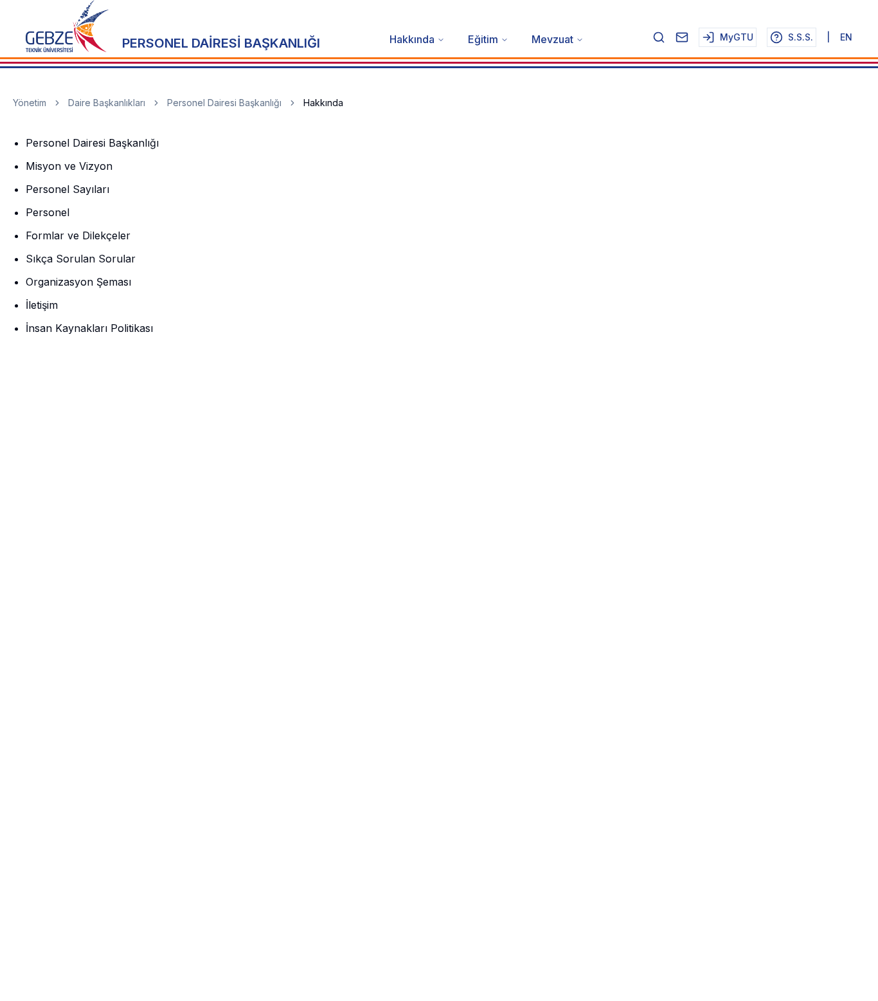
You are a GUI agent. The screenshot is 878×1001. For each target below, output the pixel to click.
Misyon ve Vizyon (69, 166)
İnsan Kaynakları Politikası (89, 328)
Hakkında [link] (323, 102)
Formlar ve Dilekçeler (78, 235)
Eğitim (483, 39)
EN (846, 37)
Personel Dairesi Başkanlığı (224, 102)
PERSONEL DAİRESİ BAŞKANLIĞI (221, 43)
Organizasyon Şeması (78, 281)
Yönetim (29, 102)
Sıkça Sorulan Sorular (81, 258)
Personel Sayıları (67, 189)
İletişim (42, 304)
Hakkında (412, 39)
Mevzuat (552, 39)
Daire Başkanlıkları (106, 102)
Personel (47, 212)
